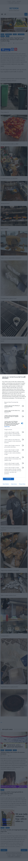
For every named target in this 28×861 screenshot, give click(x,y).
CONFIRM (8, 478)
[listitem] (14, 403)
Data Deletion (6, 484)
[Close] (25, 377)
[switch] (22, 406)
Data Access (14, 484)
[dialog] (14, 430)
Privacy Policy (22, 484)
